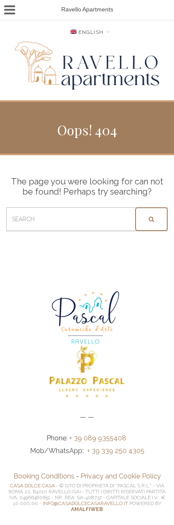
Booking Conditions (44, 476)
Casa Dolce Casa (32, 486)
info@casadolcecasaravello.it (85, 503)
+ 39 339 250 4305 (115, 451)
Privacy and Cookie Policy (121, 476)
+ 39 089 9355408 (98, 438)
